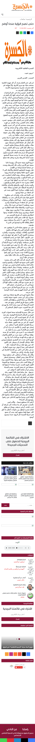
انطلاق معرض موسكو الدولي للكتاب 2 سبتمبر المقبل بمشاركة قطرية (10, 478)
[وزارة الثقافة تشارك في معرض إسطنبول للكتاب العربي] (26, 487)
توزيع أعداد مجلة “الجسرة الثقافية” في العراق (18, 647)
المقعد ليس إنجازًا (21, 566)
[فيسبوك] (32, 32)
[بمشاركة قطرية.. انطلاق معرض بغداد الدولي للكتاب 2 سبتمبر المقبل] (26, 470)
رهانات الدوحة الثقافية (19, 585)
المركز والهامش (21, 559)
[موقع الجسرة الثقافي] (22, 6)
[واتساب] (21, 32)
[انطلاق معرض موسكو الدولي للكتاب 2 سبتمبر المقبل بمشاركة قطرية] (9, 470)
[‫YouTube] (20, 654)
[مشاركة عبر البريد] (17, 32)
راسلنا (25, 729)
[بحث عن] (33, 14)
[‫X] (28, 32)
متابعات (22, 19)
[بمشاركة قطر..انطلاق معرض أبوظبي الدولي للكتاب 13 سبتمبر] (9, 487)
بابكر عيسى (20, 580)
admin (22, 597)
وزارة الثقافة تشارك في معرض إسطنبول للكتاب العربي (27, 495)
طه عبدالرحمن (19, 587)
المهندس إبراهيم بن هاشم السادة (14, 569)
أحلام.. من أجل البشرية (19, 577)
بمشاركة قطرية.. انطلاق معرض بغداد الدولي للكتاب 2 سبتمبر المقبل (26, 478)
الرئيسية (29, 19)
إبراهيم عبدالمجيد (19, 562)
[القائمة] (2, 14)
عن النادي (12, 729)
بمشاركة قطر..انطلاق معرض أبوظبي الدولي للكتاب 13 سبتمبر (10, 495)
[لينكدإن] (24, 32)
